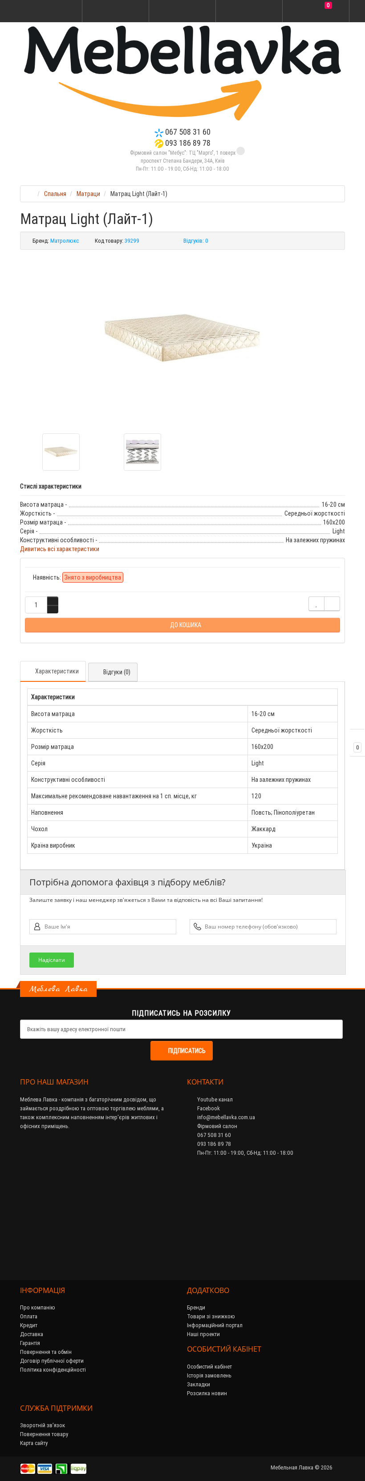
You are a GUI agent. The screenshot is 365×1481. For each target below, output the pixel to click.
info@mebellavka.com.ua (225, 1117)
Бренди (196, 1307)
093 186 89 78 (187, 143)
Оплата (28, 1316)
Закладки (198, 1384)
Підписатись (187, 1051)
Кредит (28, 1325)
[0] (316, 11)
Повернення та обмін (46, 1352)
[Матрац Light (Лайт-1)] (182, 338)
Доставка (31, 1334)
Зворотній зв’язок (42, 1425)
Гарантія (30, 1343)
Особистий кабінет (209, 1366)
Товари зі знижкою (211, 1316)
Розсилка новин (207, 1393)
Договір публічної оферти (52, 1361)
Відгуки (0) (116, 672)
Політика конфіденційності (53, 1369)
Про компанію (37, 1307)
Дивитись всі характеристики (59, 549)
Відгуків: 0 (195, 240)
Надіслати (51, 960)
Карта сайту (34, 1443)
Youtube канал (214, 1099)
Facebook (208, 1108)
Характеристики (57, 671)
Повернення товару (44, 1434)
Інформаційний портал (215, 1325)
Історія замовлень (209, 1375)
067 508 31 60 (187, 132)
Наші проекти (203, 1334)
